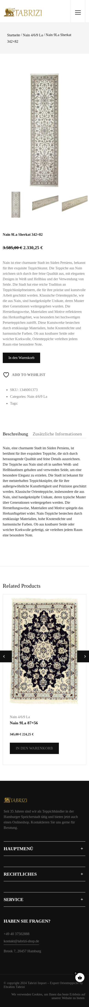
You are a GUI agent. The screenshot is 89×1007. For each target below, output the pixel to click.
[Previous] (10, 123)
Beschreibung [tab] (15, 433)
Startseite (13, 35)
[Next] (82, 123)
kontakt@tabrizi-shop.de (21, 941)
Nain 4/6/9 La (33, 35)
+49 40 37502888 (16, 934)
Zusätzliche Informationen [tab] (57, 433)
